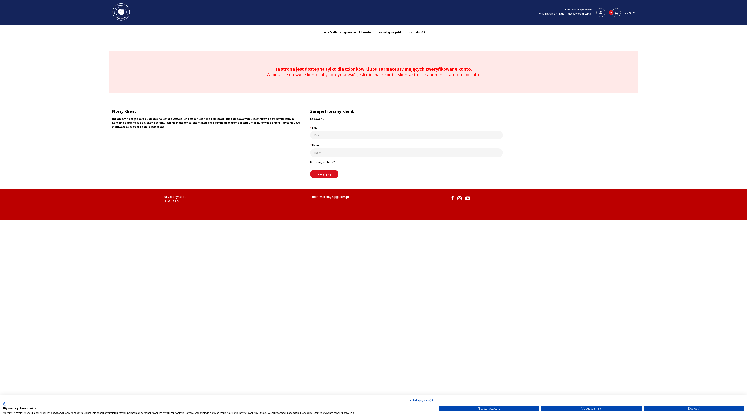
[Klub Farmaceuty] (121, 20)
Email (315, 127)
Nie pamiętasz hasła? (322, 162)
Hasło (315, 145)
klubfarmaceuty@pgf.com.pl (575, 13)
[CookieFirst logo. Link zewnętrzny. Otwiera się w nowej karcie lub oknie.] (4, 404)
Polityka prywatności (421, 400)
